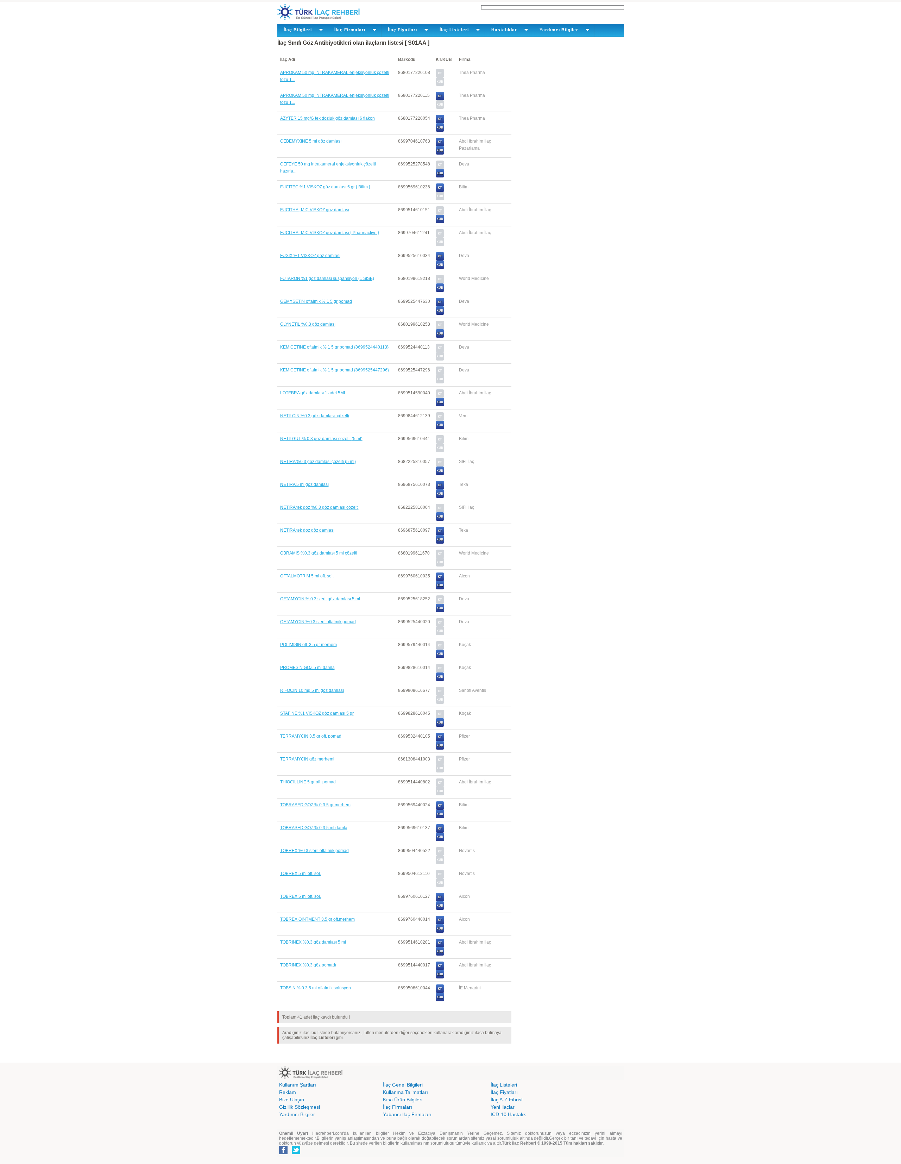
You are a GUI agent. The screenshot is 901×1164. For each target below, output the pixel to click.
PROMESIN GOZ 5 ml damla (307, 667)
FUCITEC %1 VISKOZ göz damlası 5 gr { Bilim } (325, 186)
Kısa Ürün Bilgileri (402, 1099)
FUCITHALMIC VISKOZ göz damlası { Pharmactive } (329, 232)
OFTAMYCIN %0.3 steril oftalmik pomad (318, 621)
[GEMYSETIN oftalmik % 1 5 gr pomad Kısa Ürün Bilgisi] (440, 313)
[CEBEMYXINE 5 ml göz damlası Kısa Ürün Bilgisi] (440, 153)
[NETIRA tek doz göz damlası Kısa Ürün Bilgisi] (440, 542)
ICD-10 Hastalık (508, 1114)
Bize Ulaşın (291, 1099)
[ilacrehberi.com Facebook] (283, 1152)
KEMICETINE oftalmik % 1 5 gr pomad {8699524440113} (334, 347)
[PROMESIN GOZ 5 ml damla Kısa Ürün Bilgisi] (440, 679)
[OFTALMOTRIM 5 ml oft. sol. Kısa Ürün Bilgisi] (440, 588)
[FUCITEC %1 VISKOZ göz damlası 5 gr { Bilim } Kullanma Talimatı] (440, 190)
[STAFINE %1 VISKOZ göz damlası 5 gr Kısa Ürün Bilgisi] (440, 725)
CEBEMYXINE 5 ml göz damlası (310, 141)
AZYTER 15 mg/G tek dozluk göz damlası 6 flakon (327, 118)
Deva (464, 164)
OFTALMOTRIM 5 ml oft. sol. (307, 576)
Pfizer (464, 736)
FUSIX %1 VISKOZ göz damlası (310, 255)
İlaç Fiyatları (504, 1092)
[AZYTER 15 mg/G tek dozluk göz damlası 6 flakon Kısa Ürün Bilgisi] (440, 130)
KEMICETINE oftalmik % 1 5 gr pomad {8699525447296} (334, 370)
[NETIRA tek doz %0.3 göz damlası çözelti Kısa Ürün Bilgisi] (440, 519)
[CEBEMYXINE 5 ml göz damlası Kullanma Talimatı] (440, 144)
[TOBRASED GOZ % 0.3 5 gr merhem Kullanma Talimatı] (440, 808)
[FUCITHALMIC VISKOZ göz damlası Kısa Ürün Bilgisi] (440, 221)
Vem (463, 415)
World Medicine (474, 278)
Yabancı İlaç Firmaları (407, 1114)
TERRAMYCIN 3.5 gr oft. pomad (310, 736)
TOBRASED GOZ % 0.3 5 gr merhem (315, 804)
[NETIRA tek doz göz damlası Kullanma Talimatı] (440, 533)
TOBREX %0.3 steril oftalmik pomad (314, 850)
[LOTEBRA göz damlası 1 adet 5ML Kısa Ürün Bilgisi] (440, 404)
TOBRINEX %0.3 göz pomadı (308, 965)
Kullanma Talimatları (405, 1092)
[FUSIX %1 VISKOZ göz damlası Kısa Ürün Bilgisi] (440, 267)
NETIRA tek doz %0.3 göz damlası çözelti (319, 507)
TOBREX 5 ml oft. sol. (300, 873)
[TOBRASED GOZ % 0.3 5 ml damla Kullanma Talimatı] (440, 831)
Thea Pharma (472, 72)
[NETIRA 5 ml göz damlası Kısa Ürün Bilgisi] (440, 496)
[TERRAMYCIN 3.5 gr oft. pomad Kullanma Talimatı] (440, 739)
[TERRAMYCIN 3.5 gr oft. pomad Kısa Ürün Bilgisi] (440, 748)
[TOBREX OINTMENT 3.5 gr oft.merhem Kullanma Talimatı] (440, 922)
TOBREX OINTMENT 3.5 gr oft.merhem (317, 919)
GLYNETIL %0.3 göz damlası (307, 324)
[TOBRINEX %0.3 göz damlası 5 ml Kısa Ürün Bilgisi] (440, 954)
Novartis (467, 850)
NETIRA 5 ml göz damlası (304, 484)
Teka (463, 484)
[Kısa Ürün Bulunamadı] (440, 84)
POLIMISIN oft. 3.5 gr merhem (308, 644)
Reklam (287, 1092)
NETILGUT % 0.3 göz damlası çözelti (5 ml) (321, 438)
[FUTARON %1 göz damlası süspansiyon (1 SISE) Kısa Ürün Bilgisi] (440, 290)
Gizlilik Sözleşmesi (299, 1107)
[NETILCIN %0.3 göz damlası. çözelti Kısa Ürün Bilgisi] (440, 427)
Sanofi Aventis (472, 690)
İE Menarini (470, 987)
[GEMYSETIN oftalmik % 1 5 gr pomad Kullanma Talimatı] (440, 304)
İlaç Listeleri (504, 1085)
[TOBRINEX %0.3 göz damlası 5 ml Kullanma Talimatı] (440, 945)
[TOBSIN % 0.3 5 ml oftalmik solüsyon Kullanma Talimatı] (440, 991)
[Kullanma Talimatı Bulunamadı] (440, 76)
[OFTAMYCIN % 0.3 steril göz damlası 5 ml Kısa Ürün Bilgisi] (440, 610)
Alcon (464, 576)
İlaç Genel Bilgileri (403, 1085)
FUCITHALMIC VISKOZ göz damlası (314, 209)
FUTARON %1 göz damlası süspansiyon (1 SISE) (327, 278)
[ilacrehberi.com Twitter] (296, 1152)
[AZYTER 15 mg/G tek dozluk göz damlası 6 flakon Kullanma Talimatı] (440, 121)
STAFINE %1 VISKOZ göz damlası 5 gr (317, 713)
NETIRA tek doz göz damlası (307, 530)
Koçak (465, 644)
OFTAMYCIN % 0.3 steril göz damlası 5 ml (320, 598)
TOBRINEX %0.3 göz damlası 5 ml (313, 942)
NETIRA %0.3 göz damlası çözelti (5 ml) (318, 461)
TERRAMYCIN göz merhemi (307, 759)
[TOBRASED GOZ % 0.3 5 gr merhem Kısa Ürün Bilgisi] (440, 816)
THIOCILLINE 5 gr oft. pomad (308, 782)
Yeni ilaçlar (503, 1107)
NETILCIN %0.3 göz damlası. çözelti (314, 415)
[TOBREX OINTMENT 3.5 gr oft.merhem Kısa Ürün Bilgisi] (440, 931)
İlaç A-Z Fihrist (507, 1099)
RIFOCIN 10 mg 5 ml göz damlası (312, 690)
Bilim (463, 186)
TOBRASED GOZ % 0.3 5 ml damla (313, 827)
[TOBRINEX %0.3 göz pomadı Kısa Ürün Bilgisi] (440, 977)
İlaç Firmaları (397, 1107)
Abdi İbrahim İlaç (475, 209)
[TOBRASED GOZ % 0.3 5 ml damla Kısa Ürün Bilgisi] (440, 839)
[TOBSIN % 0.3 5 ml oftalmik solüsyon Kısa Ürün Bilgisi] (440, 999)
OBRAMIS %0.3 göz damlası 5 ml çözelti (318, 553)
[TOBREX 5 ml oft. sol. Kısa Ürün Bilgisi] (440, 908)
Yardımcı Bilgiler (297, 1114)
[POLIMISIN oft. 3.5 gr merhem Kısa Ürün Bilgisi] (440, 656)
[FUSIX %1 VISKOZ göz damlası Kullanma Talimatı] (440, 259)
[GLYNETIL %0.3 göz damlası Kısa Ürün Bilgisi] (440, 336)
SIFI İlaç (466, 461)
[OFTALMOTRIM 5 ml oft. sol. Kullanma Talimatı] (440, 579)
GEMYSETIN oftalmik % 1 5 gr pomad (316, 301)
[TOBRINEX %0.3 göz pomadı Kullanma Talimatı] (440, 968)
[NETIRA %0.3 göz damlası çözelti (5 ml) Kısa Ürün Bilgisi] (440, 473)
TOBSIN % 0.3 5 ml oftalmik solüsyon (315, 987)
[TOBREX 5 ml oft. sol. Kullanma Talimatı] (440, 899)
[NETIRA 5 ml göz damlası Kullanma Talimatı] (440, 488)
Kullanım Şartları (297, 1085)
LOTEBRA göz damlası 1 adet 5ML (313, 392)
